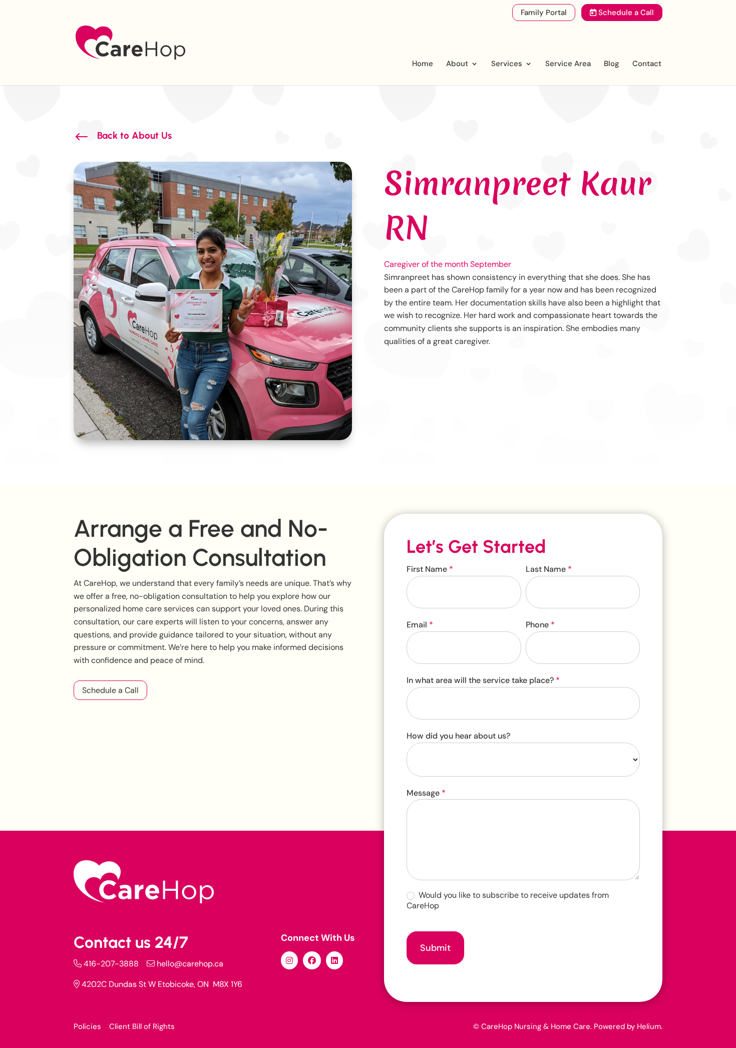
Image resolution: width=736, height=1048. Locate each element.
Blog (611, 64)
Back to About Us (134, 135)
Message (426, 793)
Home (422, 64)
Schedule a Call (625, 13)
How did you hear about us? (458, 736)
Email (420, 624)
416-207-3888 (111, 963)
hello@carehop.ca (190, 963)
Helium (649, 1026)
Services (506, 64)
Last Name (549, 569)
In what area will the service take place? (483, 680)
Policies (87, 1026)
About (457, 64)
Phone (540, 624)
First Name (430, 569)
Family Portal (544, 13)
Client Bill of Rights (142, 1026)
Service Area (568, 64)
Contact (646, 64)
